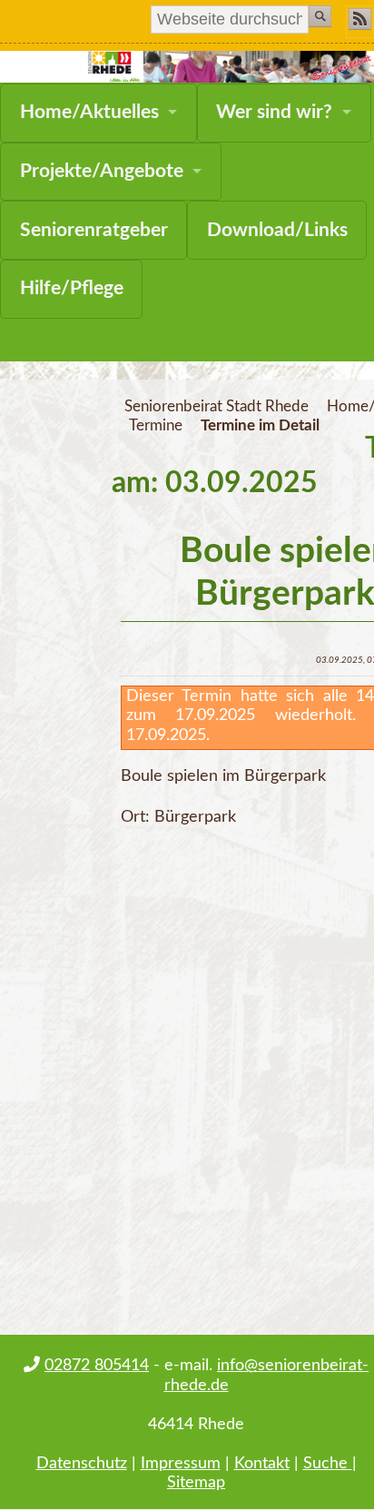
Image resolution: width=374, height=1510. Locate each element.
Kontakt (262, 1463)
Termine (155, 426)
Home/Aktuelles (89, 112)
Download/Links (277, 230)
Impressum (181, 1463)
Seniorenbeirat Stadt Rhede (216, 407)
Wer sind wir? (274, 112)
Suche (327, 1463)
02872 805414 (96, 1365)
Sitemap (196, 1482)
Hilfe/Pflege (71, 288)
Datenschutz (81, 1463)
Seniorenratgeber (94, 230)
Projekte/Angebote (101, 171)
